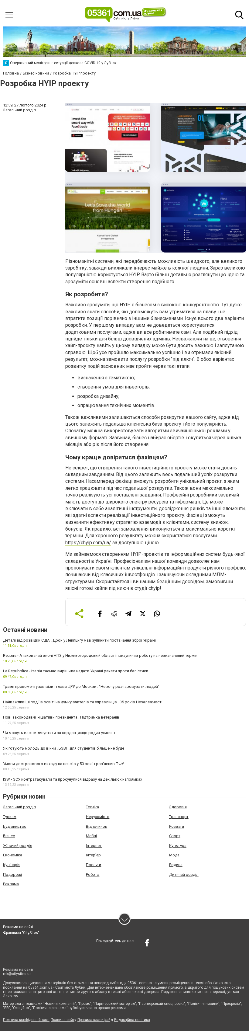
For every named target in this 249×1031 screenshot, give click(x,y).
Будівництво (14, 826)
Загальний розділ (19, 807)
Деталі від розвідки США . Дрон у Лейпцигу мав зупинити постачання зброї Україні (79, 640)
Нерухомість (97, 816)
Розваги (176, 826)
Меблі (91, 836)
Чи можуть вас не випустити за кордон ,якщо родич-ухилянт (59, 732)
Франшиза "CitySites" (21, 933)
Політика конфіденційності (26, 1020)
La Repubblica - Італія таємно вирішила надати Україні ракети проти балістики (75, 671)
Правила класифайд (95, 1020)
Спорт (174, 836)
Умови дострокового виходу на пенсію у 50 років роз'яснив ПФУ (63, 763)
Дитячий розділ (184, 874)
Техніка (92, 807)
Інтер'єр (93, 855)
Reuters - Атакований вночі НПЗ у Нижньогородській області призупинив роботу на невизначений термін (100, 655)
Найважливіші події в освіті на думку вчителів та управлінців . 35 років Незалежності (82, 702)
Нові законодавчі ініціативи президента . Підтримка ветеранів (61, 717)
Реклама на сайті (18, 927)
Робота (92, 874)
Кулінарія (11, 864)
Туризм (9, 816)
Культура (177, 845)
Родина (175, 864)
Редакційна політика (132, 1020)
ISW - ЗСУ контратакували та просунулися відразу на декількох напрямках (72, 779)
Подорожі (12, 874)
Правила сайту (63, 1020)
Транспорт (179, 816)
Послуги (93, 864)
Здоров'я (178, 807)
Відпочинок (96, 826)
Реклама (11, 884)
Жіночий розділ (17, 845)
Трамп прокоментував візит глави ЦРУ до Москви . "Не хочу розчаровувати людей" (81, 686)
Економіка (12, 855)
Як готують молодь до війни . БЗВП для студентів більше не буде (63, 748)
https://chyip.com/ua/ (88, 542)
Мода (174, 855)
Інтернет (94, 845)
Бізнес (9, 836)
